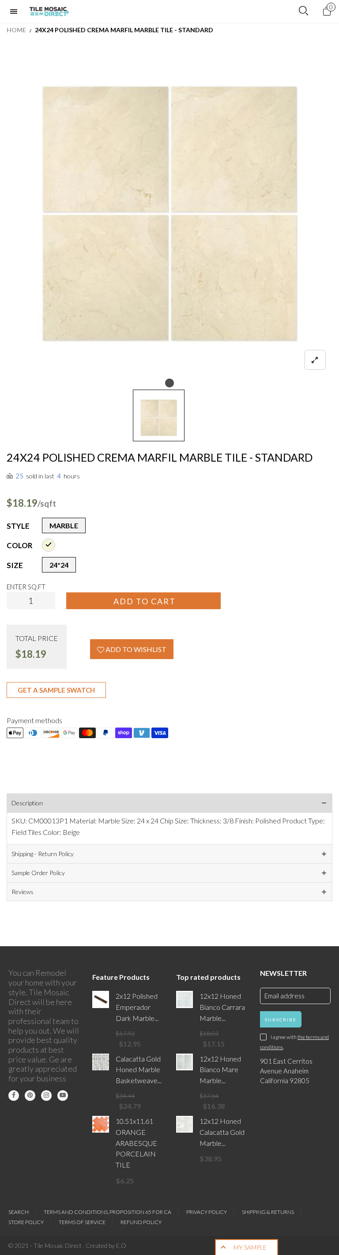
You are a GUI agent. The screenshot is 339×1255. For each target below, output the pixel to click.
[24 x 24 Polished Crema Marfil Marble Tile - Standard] (169, 213)
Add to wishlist (135, 649)
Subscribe (281, 1019)
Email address (284, 996)
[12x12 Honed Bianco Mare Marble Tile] (184, 1062)
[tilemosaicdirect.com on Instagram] (46, 1095)
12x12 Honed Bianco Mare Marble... (220, 1069)
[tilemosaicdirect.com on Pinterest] (30, 1095)
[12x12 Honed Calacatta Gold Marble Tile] (184, 1124)
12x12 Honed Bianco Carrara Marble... (222, 1007)
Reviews (22, 891)
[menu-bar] (16, 11)
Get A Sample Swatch (56, 690)
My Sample (250, 1247)
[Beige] (48, 545)
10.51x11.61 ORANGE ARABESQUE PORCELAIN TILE (136, 1143)
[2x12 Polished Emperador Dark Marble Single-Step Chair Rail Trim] (100, 999)
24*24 (58, 565)
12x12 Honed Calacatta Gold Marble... (222, 1132)
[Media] (315, 360)
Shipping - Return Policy (42, 853)
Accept (307, 1243)
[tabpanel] (169, 213)
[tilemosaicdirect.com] (49, 11)
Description (27, 803)
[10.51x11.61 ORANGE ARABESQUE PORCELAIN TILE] (100, 1124)
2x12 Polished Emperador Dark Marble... (137, 1007)
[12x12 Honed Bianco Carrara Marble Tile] (184, 999)
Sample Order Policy (38, 872)
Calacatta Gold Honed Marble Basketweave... (139, 1069)
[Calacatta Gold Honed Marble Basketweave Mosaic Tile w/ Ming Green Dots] (100, 1062)
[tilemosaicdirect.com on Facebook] (13, 1095)
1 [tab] (169, 383)
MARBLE (63, 525)
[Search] (303, 11)
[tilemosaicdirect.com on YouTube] (62, 1095)
